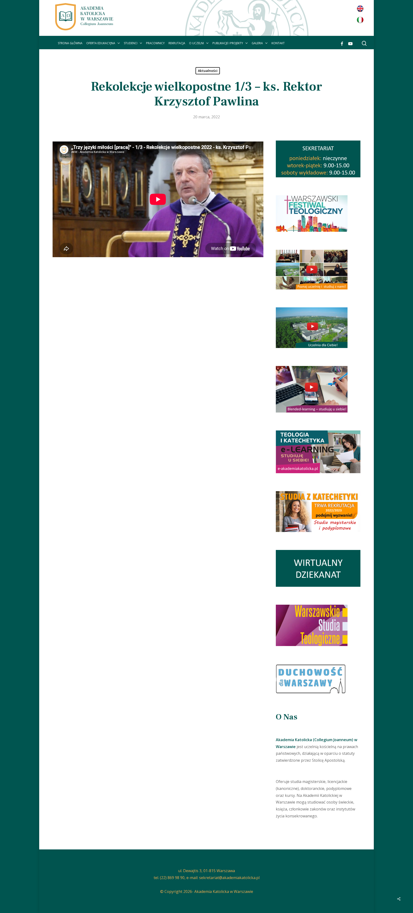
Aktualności (207, 70)
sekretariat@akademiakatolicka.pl (229, 877)
